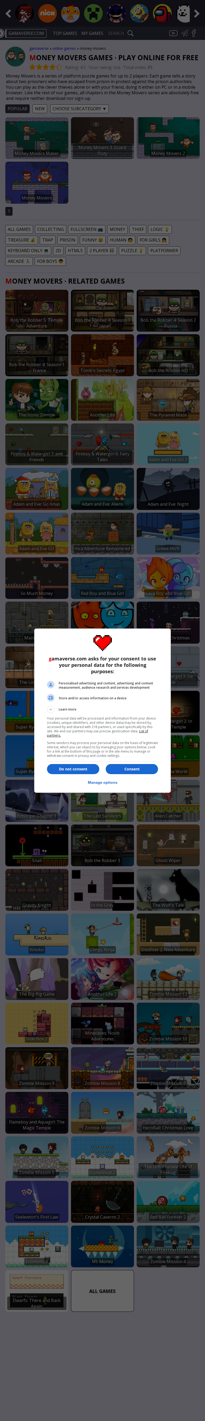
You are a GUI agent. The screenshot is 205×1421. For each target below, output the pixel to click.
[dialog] (102, 710)
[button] (102, 709)
